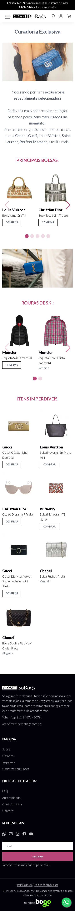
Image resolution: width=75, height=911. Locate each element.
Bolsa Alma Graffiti (14, 215)
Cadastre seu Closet (15, 769)
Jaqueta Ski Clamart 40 (17, 358)
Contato (7, 811)
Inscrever (37, 856)
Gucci (7, 447)
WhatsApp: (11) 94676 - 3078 (21, 717)
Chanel (46, 571)
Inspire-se (8, 762)
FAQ (5, 791)
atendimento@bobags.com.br (50, 705)
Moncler (9, 352)
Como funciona (12, 804)
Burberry (47, 509)
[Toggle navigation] (8, 16)
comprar (12, 222)
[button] (53, 16)
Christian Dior (50, 210)
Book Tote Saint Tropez (53, 215)
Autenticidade (11, 797)
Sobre (6, 749)
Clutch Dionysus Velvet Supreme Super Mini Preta (17, 581)
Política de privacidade (46, 884)
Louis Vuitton (14, 210)
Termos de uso (24, 884)
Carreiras (8, 756)
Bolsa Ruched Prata (52, 576)
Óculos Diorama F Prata (17, 514)
